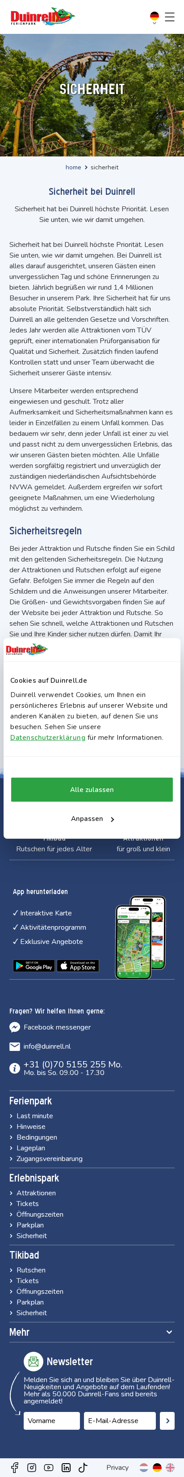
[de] (157, 1467)
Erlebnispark (34, 1178)
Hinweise (31, 1127)
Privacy (117, 1468)
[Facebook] (14, 1467)
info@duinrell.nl (47, 1046)
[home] (42, 17)
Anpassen (87, 818)
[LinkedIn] (66, 1467)
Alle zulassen (92, 789)
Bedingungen (37, 1137)
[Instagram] (31, 1467)
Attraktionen (36, 1193)
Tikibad (24, 1255)
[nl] (143, 1467)
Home (73, 167)
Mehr (19, 1332)
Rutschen (31, 1270)
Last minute (35, 1116)
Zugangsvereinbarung (50, 1159)
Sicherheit (32, 1236)
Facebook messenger (57, 1027)
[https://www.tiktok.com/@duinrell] (83, 1467)
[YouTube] (48, 1467)
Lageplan (31, 1148)
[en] (170, 1467)
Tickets (28, 1204)
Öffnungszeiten (40, 1214)
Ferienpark (30, 1101)
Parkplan (30, 1225)
